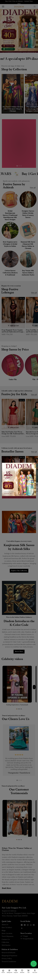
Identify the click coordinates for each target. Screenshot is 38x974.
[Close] (33, 465)
